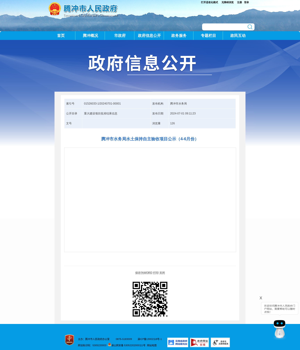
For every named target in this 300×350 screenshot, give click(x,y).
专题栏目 (208, 35)
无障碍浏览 (228, 2)
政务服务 (179, 35)
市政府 (120, 35)
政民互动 (238, 35)
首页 (61, 35)
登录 (246, 2)
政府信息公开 (149, 35)
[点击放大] (150, 299)
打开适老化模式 (209, 2)
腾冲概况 (90, 35)
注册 (239, 2)
